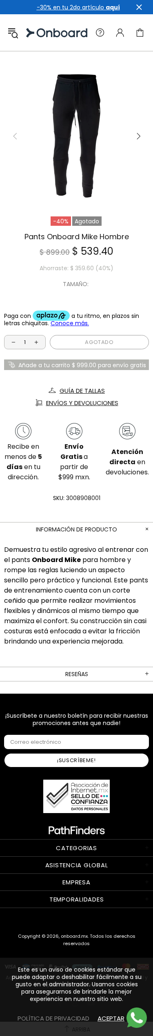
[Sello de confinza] (76, 796)
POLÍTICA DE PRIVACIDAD (53, 1018)
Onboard (34, 33)
